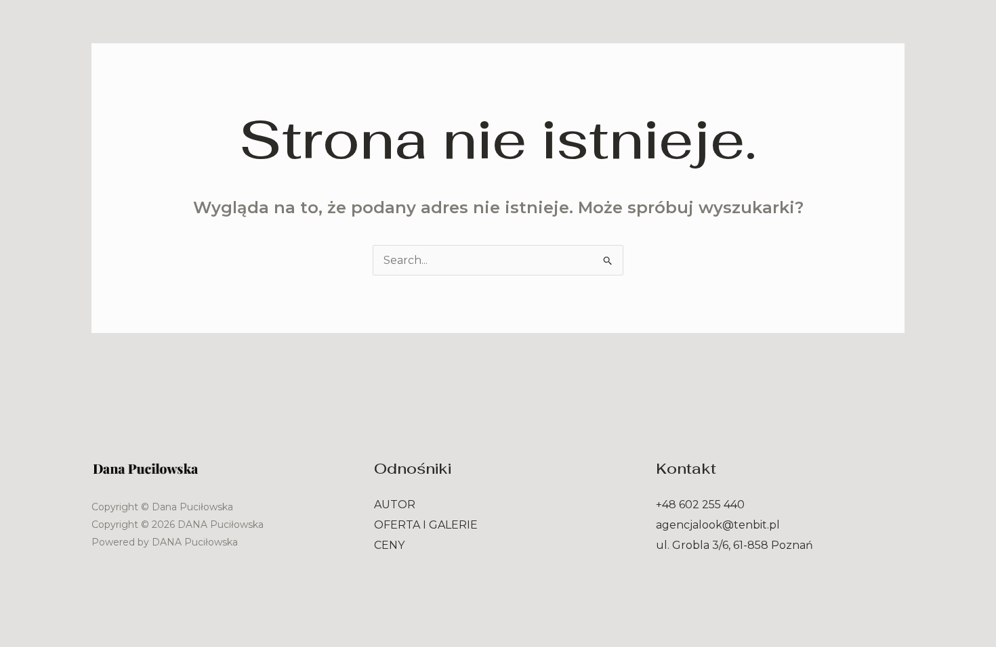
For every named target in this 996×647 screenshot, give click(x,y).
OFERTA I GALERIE (426, 524)
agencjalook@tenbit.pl (718, 524)
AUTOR (394, 504)
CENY (389, 545)
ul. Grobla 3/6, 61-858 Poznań (734, 545)
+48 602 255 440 (700, 504)
